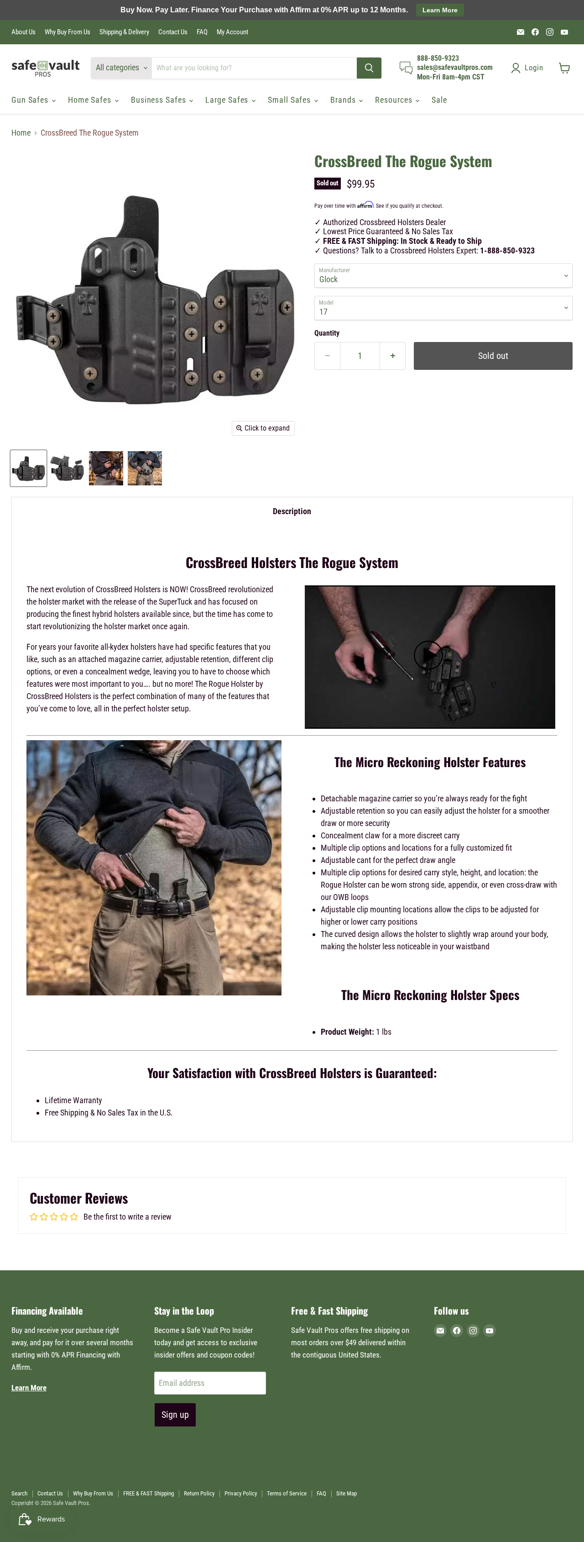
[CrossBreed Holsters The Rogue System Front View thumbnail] (145, 468)
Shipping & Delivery (124, 32)
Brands (344, 100)
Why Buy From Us (67, 32)
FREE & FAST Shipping (148, 1493)
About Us (23, 32)
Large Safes (227, 100)
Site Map (346, 1493)
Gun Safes (31, 100)
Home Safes (91, 100)
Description (292, 511)
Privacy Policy (240, 1493)
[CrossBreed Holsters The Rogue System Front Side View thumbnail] (106, 468)
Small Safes (290, 100)
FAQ (202, 32)
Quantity (326, 333)
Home (21, 132)
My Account (232, 32)
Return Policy (199, 1493)
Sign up (175, 1414)
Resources (394, 100)
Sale (439, 100)
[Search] (369, 68)
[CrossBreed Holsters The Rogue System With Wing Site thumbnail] (28, 468)
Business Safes (159, 100)
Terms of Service (287, 1493)
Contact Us (173, 32)
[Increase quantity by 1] (393, 356)
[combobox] (254, 68)
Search (19, 1493)
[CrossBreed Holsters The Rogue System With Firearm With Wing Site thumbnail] (67, 468)
